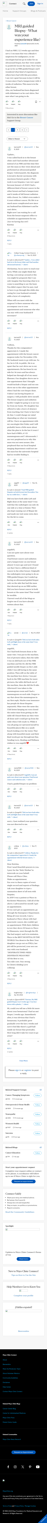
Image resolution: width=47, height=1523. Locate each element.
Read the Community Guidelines (19, 1212)
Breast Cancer (10, 21)
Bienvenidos (23, 1331)
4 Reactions (11, 754)
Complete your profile (23, 1295)
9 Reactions (9, 108)
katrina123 (27, 43)
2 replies (10, 533)
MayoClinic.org (8, 1491)
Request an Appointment (23, 1452)
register (27, 1070)
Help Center (7, 1387)
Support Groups (19, 11)
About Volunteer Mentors (11, 1373)
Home (5, 11)
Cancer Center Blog (9, 1408)
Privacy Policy (19, 1506)
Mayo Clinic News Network (12, 1439)
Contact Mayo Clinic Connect (12, 1391)
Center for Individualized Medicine (14, 1413)
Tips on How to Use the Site (23, 1275)
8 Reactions (11, 236)
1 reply (9, 244)
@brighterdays (31, 993)
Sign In (40, 3)
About (5, 1360)
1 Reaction (10, 616)
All (40, 1090)
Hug (19, 104)
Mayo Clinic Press (8, 1418)
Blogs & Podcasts (38, 11)
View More (23, 1061)
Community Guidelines (10, 1378)
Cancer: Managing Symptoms (17, 1095)
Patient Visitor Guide (10, 1422)
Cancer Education (12, 1152)
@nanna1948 (29, 768)
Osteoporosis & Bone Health (17, 1104)
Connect (12, 3)
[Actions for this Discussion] (40, 101)
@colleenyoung (19, 255)
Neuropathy (10, 1114)
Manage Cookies (30, 1506)
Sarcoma (9, 1133)
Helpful (13, 104)
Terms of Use (7, 1506)
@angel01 (25, 483)
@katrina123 (28, 147)
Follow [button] (37, 1095)
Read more (23, 1259)
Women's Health (12, 1123)
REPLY (9, 240)
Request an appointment (23, 1181)
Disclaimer (6, 1382)
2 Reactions (11, 979)
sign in (18, 1070)
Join (31, 3)
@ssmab (25, 633)
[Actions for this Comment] (38, 230)
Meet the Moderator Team (12, 1369)
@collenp (25, 846)
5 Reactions (11, 466)
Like (7, 104)
